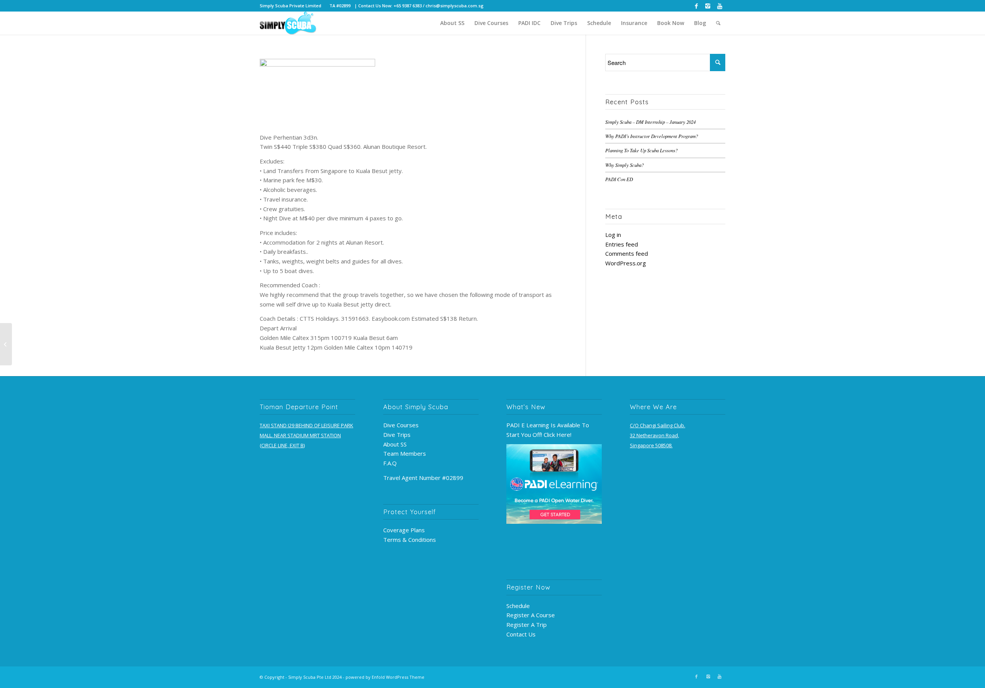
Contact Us (521, 634)
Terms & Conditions (409, 539)
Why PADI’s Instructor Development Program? (651, 136)
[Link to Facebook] (696, 6)
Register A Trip (526, 624)
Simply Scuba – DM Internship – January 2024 (650, 121)
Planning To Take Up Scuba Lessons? (641, 150)
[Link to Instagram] (707, 6)
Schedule (518, 606)
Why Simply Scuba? (624, 165)
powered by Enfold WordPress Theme (385, 677)
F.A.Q (390, 463)
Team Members (404, 453)
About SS (395, 444)
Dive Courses (401, 425)
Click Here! (557, 434)
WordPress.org (625, 263)
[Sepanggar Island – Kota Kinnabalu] (6, 344)
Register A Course (530, 615)
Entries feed (621, 244)
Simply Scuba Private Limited (290, 5)
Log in (613, 234)
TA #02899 (340, 5)
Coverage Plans (404, 530)
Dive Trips (397, 434)
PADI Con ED (619, 179)
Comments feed (626, 253)
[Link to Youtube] (719, 6)
